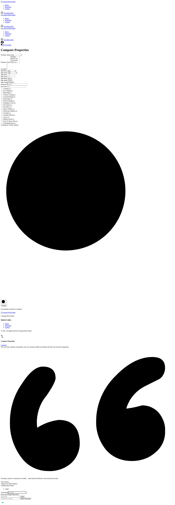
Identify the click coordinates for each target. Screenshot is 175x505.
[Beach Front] (15, 59)
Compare (4, 345)
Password (4, 494)
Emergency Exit (9, 103)
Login (22, 496)
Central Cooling (9, 95)
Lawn (6, 117)
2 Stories (7, 89)
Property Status (6, 55)
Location (4, 69)
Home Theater (8, 109)
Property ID (5, 84)
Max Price (4, 73)
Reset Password (25, 498)
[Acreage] (15, 57)
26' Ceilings (8, 91)
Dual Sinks (7, 99)
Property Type (5, 62)
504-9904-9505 (9, 13)
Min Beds (4, 78)
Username (4, 492)
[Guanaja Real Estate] (8, 2)
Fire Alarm (7, 105)
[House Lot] (15, 62)
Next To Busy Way (10, 121)
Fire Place (7, 107)
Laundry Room (9, 115)
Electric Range (9, 101)
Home (7, 5)
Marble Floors (8, 119)
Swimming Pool (9, 123)
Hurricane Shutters (10, 111)
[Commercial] (15, 60)
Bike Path (7, 93)
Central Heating (9, 97)
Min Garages (5, 82)
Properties (8, 7)
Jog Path (7, 113)
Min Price (4, 71)
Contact (7, 9)
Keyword (4, 86)
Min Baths (4, 80)
